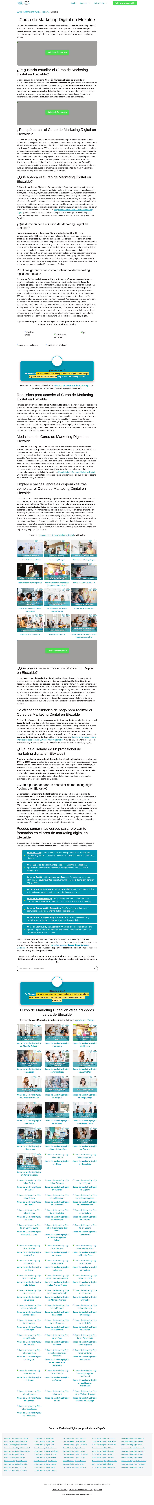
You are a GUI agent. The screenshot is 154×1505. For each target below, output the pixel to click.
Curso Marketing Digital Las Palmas (75, 1454)
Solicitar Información (125, 3)
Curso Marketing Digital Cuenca (74, 1448)
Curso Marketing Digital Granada (132, 1448)
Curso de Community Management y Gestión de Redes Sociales (57, 927)
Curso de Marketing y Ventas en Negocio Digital (49, 889)
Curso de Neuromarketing (39, 898)
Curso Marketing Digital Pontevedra (104, 1461)
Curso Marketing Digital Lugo (14, 1458)
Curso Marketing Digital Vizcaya (132, 1467)
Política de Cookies (76, 1490)
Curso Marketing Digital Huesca (103, 1451)
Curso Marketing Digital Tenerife (15, 1464)
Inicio (73, 3)
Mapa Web (98, 1490)
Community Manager (57, 560)
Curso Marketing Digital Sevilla (73, 1464)
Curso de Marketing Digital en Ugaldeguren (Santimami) (85, 1383)
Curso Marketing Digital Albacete (74, 1438)
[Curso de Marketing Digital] (24, 3)
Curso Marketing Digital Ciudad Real (17, 1448)
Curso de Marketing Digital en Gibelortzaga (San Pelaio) (57, 1237)
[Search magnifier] (95, 968)
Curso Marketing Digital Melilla (103, 1458)
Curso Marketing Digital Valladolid (104, 1467)
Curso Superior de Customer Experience (46, 865)
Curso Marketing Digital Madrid (45, 1458)
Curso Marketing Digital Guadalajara (17, 1451)
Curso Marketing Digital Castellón (104, 1445)
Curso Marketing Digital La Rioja (45, 1454)
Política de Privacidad (59, 1490)
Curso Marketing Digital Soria (102, 1464)
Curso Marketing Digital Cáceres (15, 1445)
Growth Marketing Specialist (84, 608)
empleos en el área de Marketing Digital (56, 535)
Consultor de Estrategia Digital (84, 560)
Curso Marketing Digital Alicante (103, 1438)
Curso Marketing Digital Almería (132, 1438)
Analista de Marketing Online (30, 560)
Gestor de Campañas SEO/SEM (84, 583)
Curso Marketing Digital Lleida (132, 1454)
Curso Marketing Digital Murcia (132, 1458)
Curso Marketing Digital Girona (103, 1448)
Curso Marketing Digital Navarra (15, 1461)
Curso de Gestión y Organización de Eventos (48, 877)
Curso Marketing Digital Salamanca (133, 1461)
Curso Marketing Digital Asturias (15, 1441)
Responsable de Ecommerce (30, 634)
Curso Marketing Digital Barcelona (104, 1441)
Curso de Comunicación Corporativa (44, 908)
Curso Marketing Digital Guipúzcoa (46, 1451)
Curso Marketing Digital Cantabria (75, 1445)
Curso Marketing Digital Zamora (15, 1471)
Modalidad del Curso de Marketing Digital (76, 472)
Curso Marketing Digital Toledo (44, 1467)
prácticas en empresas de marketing (71, 385)
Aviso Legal (88, 1490)
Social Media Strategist (57, 634)
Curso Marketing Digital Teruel (15, 1467)
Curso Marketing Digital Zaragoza (45, 1471)
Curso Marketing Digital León (102, 1454)
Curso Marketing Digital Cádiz (44, 1445)
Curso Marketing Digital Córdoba (45, 1448)
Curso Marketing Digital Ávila (44, 1441)
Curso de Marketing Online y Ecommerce (46, 917)
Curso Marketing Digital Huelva (74, 1451)
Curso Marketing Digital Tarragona (133, 1464)
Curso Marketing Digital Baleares (132, 1451)
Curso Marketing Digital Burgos (132, 1441)
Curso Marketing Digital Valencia (74, 1467)
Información (99, 3)
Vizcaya (45, 12)
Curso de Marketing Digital (28, 12)
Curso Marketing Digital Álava (44, 1438)
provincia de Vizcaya (85, 1020)
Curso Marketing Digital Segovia (45, 1464)
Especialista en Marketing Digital (30, 583)
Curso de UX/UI (34, 852)
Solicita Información (57, 52)
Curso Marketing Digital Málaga (74, 1458)
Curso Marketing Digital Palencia (74, 1461)
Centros (83, 3)
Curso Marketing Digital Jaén (14, 1454)
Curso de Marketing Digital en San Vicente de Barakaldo (57, 1362)
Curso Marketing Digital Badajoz (74, 1441)
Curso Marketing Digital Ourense (45, 1461)
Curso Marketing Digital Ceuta (131, 1445)
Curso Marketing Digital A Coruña (16, 1438)
